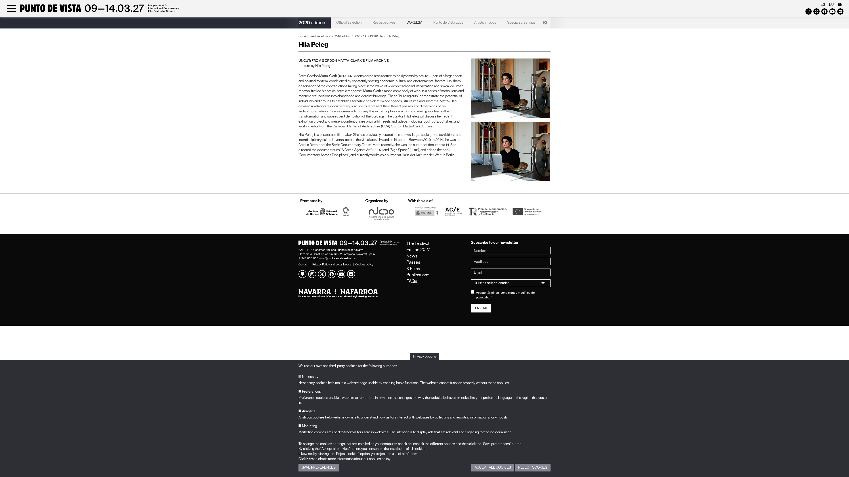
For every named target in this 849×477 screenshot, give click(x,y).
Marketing (309, 426)
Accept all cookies (493, 467)
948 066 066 (309, 258)
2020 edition (311, 23)
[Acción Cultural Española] (454, 211)
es (823, 4)
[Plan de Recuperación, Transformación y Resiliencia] (487, 211)
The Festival (417, 243)
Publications (417, 275)
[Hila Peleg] (511, 88)
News (411, 256)
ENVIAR (481, 308)
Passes (413, 262)
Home (302, 36)
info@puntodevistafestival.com (339, 258)
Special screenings (521, 22)
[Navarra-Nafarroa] (349, 293)
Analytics (308, 411)
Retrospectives (384, 22)
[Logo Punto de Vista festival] (349, 242)
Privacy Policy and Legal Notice (331, 264)
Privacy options (424, 356)
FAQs (411, 281)
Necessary (309, 377)
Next (545, 23)
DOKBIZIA (414, 22)
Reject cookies (532, 467)
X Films (413, 268)
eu (831, 4)
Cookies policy (364, 264)
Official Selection (348, 22)
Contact (303, 264)
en (840, 4)
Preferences (311, 391)
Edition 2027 (418, 249)
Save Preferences (319, 467)
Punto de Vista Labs (448, 22)
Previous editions (320, 36)
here (310, 459)
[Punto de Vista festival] (92, 11)
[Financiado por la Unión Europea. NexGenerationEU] (527, 211)
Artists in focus (485, 22)
